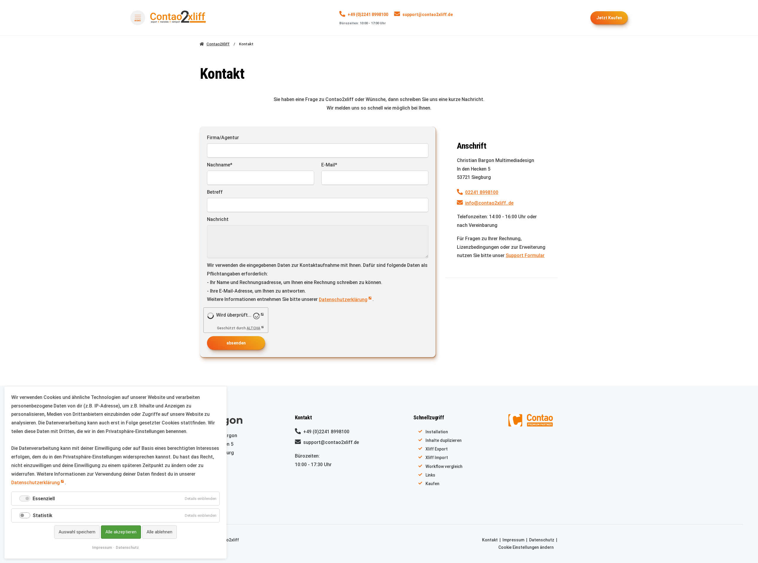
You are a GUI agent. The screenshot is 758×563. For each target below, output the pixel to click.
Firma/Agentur (223, 137)
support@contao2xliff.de (427, 14)
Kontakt (490, 540)
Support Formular (525, 255)
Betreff (215, 192)
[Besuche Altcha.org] (259, 315)
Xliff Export (436, 449)
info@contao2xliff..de (489, 203)
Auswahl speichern (77, 532)
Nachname (219, 165)
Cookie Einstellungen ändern (526, 547)
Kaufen (609, 17)
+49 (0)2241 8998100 (368, 14)
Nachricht (218, 219)
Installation (436, 431)
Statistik (42, 515)
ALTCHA (253, 328)
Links (430, 475)
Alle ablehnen (159, 532)
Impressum (513, 540)
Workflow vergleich (443, 466)
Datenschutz (541, 540)
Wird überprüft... (233, 315)
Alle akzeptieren (120, 532)
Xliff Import (436, 457)
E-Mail (332, 165)
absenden (236, 343)
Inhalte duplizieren (443, 440)
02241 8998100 (481, 192)
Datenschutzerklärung (343, 299)
